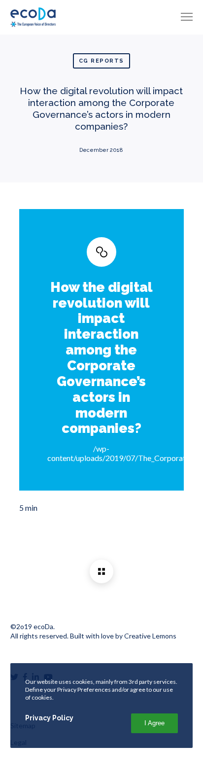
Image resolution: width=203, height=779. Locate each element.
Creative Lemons (150, 636)
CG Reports (101, 61)
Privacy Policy (49, 718)
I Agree (154, 723)
